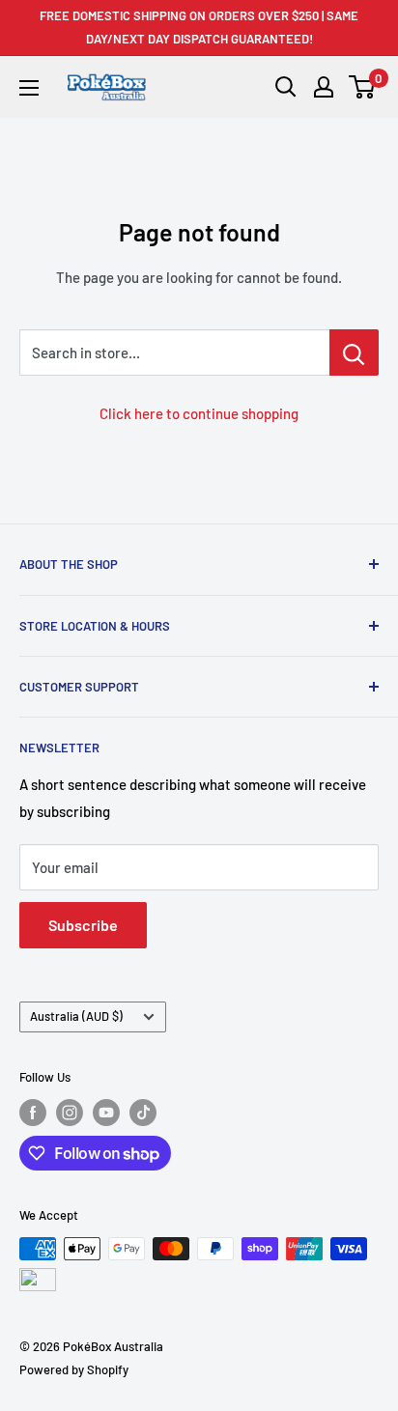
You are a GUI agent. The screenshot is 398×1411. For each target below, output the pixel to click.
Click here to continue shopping (199, 413)
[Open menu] (29, 88)
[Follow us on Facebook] (32, 1112)
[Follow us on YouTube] (106, 1112)
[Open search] (286, 87)
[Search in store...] (354, 352)
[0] (363, 87)
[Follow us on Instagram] (69, 1112)
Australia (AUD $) (76, 1016)
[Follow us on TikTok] (142, 1112)
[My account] (323, 87)
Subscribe (83, 925)
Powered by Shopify (73, 1369)
